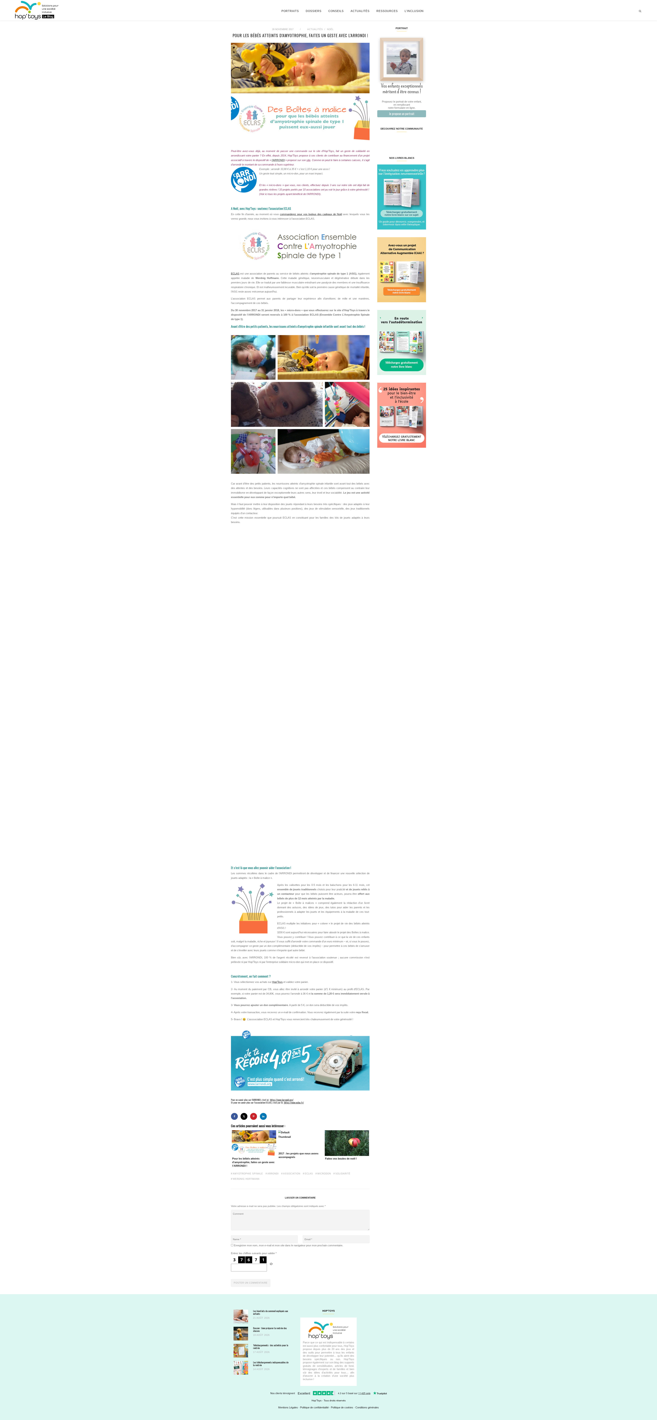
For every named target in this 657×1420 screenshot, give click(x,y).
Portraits (290, 11)
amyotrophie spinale (248, 1174)
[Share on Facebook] (234, 1116)
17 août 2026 (261, 1352)
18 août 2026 (261, 1335)
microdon (324, 1174)
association (291, 1174)
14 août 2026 (261, 1369)
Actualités (360, 11)
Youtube (414, 139)
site (308, 160)
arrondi (273, 1174)
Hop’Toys (277, 981)
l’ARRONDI (278, 160)
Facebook (381, 139)
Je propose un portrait (401, 113)
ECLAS (235, 273)
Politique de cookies (342, 1407)
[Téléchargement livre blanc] (401, 196)
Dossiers (313, 11)
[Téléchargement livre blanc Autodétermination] (401, 342)
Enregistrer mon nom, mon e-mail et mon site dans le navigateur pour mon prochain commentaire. (288, 1245)
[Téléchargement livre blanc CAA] (401, 269)
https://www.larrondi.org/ (281, 1099)
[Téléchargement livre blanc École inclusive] (401, 414)
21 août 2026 (261, 1318)
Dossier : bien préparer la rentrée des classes (270, 1329)
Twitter (422, 139)
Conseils (336, 11)
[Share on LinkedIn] (263, 1116)
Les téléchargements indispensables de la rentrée (270, 1363)
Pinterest (398, 139)
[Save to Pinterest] (253, 1116)
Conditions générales (367, 1407)
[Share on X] (244, 1116)
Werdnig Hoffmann (246, 1179)
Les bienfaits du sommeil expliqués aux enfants (270, 1312)
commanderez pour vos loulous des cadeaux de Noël (311, 214)
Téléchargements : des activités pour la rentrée (270, 1346)
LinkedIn (406, 139)
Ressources (387, 11)
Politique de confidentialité (314, 1407)
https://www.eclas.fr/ (294, 1102)
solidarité (342, 1174)
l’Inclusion (414, 11)
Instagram (389, 139)
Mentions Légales (288, 1407)
